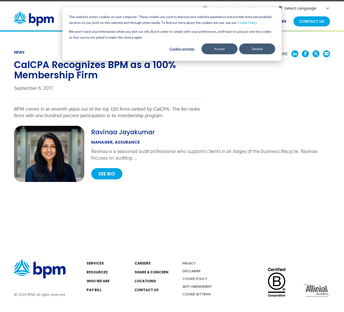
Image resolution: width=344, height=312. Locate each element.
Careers (143, 263)
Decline (257, 49)
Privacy (189, 263)
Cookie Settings (197, 294)
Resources (97, 272)
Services (95, 263)
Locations (145, 281)
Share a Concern (151, 272)
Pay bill (94, 289)
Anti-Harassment (197, 286)
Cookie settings (181, 49)
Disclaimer (192, 271)
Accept (219, 49)
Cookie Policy (246, 23)
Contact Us (147, 289)
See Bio (107, 174)
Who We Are (98, 281)
